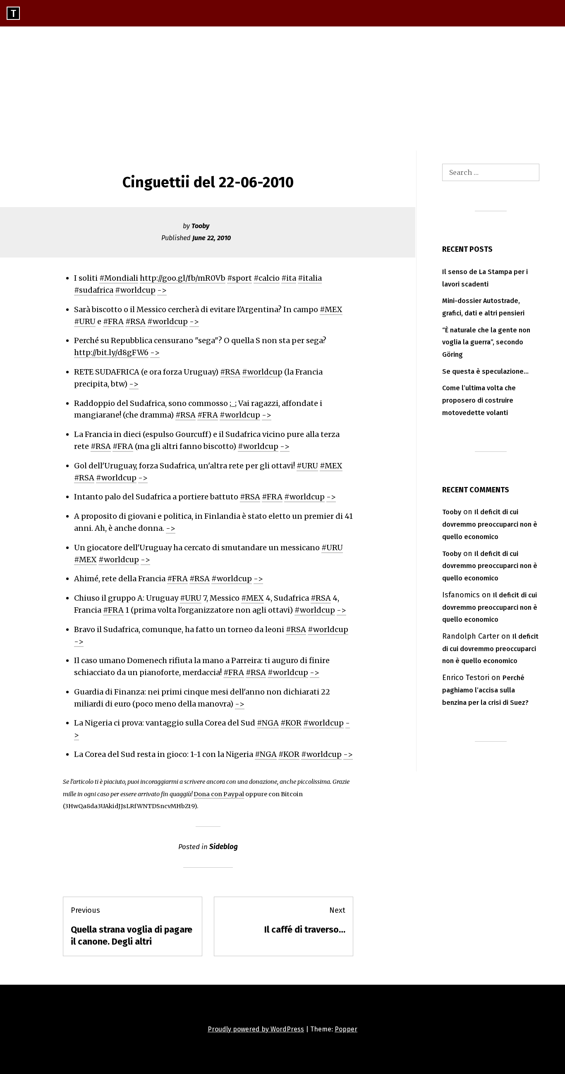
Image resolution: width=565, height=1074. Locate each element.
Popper (346, 1029)
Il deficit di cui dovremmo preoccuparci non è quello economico (489, 524)
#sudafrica (93, 290)
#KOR (291, 723)
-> (162, 290)
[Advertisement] (282, 88)
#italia (310, 278)
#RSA (135, 321)
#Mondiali (118, 278)
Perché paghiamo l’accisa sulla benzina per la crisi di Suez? (485, 690)
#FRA (113, 321)
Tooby (200, 226)
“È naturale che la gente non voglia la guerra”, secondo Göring (486, 342)
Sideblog (223, 846)
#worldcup (135, 290)
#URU (85, 321)
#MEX (331, 309)
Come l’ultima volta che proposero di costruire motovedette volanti (479, 400)
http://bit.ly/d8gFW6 (111, 352)
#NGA (268, 723)
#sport (239, 278)
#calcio (267, 278)
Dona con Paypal (219, 794)
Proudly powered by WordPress (256, 1029)
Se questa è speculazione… (485, 371)
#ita (288, 278)
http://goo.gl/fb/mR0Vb (182, 278)
